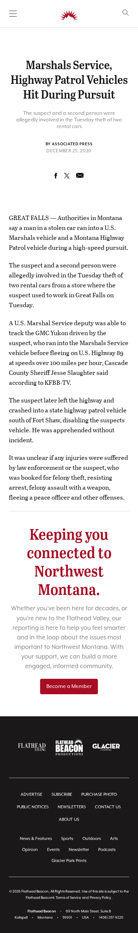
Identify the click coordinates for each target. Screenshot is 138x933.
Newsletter (79, 849)
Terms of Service (68, 898)
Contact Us (108, 807)
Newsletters (72, 807)
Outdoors (91, 838)
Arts (114, 838)
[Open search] (125, 12)
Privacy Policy (100, 898)
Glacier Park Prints (69, 860)
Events (53, 849)
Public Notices (33, 807)
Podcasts (107, 849)
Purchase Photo (99, 794)
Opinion (30, 849)
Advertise (31, 794)
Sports (67, 838)
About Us (69, 819)
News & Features (36, 838)
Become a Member (69, 686)
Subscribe (62, 794)
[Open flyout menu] (13, 13)
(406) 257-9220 (111, 918)
